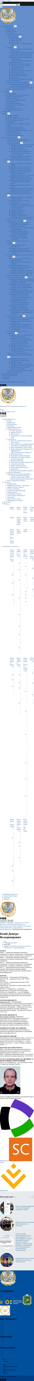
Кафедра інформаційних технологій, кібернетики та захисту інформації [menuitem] (22, 272)
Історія (6, 1322)
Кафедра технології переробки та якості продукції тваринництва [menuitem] (21, 325)
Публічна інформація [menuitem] (13, 80)
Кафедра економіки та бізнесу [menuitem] (20, 250)
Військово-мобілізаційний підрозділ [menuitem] (22, 79)
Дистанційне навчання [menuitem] (14, 103)
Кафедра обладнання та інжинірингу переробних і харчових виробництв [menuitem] (22, 189)
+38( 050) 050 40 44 (23, 1370)
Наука (5, 1351)
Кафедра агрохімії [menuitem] (16, 212)
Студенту (6, 1340)
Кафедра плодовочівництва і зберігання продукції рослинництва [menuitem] (22, 216)
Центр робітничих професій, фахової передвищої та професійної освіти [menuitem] (22, 53)
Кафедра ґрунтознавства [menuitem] (18, 214)
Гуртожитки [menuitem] (11, 106)
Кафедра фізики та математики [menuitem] (20, 192)
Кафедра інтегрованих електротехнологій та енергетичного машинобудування (15, 927)
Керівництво (8, 1324)
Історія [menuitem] (9, 28)
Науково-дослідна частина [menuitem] (15, 127)
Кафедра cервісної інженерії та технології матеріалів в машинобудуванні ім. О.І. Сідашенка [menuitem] (22, 173)
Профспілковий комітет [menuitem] (14, 34)
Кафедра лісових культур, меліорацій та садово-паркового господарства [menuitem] (22, 145)
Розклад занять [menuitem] (11, 93)
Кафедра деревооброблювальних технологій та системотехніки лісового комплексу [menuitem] (21, 153)
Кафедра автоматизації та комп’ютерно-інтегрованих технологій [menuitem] (19, 237)
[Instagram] (3, 385)
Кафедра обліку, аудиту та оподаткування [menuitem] (19, 245)
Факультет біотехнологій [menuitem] (15, 316)
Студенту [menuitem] (6, 91)
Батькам (6, 1343)
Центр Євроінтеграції (10, 1355)
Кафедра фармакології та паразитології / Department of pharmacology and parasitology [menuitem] (20, 302)
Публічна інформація (10, 1331)
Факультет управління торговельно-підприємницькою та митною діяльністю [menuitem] (20, 354)
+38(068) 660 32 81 (23, 1366)
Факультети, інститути (22, 922)
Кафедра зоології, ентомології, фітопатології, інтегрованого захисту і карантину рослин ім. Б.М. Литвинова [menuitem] (22, 206)
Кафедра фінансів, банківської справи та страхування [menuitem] (20, 368)
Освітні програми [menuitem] (16, 38)
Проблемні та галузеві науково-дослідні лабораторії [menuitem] (20, 66)
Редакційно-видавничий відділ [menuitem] (20, 64)
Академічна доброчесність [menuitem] (15, 135)
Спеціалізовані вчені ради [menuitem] (15, 120)
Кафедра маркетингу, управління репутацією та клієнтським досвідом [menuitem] (22, 364)
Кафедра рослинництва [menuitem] (18, 210)
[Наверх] (0, 387)
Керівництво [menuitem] (11, 30)
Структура (7, 1332)
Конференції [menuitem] (11, 122)
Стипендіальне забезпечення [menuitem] (16, 105)
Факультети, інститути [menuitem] (11, 137)
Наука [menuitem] (5, 113)
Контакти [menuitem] (7, 378)
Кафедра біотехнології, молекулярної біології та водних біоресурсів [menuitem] (22, 318)
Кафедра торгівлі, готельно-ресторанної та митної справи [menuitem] (20, 359)
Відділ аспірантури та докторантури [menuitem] (18, 119)
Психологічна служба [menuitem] (14, 108)
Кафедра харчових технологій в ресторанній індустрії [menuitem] (21, 347)
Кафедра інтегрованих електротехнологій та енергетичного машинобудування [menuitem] (22, 227)
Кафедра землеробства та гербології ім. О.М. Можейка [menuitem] (22, 198)
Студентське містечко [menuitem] (17, 72)
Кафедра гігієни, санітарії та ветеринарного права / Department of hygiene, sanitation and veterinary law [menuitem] (22, 290)
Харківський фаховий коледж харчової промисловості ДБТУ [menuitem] (20, 85)
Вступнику (7, 1342)
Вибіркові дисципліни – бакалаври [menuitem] (18, 95)
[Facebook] (1, 385)
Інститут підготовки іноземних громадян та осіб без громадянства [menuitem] (20, 371)
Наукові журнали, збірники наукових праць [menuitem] (19, 521)
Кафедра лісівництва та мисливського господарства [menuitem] (19, 149)
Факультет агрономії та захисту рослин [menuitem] (19, 193)
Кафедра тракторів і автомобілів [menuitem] (21, 167)
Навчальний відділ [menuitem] (16, 62)
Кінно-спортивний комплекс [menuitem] (20, 75)
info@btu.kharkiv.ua (14, 1373)
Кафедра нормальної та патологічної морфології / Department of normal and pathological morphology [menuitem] (22, 280)
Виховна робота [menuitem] (12, 101)
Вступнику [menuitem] (7, 111)
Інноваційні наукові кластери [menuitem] (16, 129)
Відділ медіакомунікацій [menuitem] (18, 74)
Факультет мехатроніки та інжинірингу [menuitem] (19, 159)
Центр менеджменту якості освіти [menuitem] (21, 56)
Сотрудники (10, 922)
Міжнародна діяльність (11, 1356)
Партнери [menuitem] (7, 377)
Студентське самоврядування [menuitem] (16, 100)
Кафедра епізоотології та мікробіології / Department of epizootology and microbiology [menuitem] (20, 307)
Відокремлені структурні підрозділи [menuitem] (18, 82)
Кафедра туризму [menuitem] (16, 362)
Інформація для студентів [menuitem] (15, 110)
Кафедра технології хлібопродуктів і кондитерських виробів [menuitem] (22, 335)
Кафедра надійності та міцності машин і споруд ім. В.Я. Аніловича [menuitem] (22, 177)
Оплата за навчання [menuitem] (13, 98)
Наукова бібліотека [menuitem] (13, 115)
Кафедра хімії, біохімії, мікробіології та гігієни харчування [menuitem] (22, 350)
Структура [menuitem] (10, 47)
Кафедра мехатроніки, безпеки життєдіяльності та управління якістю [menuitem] (20, 181)
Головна (2, 922)
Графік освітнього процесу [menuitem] (15, 96)
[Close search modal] (1, 3)
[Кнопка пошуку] (18, 5)
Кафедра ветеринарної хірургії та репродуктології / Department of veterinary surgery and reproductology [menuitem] (22, 285)
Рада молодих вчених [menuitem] (13, 133)
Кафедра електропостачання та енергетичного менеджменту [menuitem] (20, 223)
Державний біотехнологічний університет (13, 382)
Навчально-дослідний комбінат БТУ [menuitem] (22, 70)
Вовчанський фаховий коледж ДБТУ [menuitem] (22, 88)
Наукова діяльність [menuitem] (13, 117)
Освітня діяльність (9, 1327)
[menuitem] (15, 26)
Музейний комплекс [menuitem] (17, 69)
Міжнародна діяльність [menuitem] (11, 374)
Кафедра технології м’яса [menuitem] (18, 345)
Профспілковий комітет (11, 1329)
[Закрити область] (1, 7)
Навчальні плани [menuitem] (16, 40)
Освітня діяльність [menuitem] (13, 37)
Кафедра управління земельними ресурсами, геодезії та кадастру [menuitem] (21, 157)
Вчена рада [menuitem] (10, 33)
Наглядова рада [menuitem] (12, 31)
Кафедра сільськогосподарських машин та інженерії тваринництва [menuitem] (21, 169)
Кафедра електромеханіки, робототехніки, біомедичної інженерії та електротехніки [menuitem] (19, 232)
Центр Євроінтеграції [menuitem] (10, 375)
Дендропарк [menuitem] (14, 77)
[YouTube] (5, 385)
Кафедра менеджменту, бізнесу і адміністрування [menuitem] (21, 259)
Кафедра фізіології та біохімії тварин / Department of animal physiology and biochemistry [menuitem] (22, 312)
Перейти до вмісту (6, 1)
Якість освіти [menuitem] (15, 42)
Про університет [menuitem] (9, 26)
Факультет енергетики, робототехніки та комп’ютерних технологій (12, 925)
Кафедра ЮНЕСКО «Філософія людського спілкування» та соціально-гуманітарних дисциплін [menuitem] (22, 268)
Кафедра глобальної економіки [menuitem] (20, 248)
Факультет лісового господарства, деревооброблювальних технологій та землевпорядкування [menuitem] (19, 141)
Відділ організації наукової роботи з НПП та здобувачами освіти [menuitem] (20, 131)
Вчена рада (7, 1326)
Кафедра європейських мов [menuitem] (19, 265)
